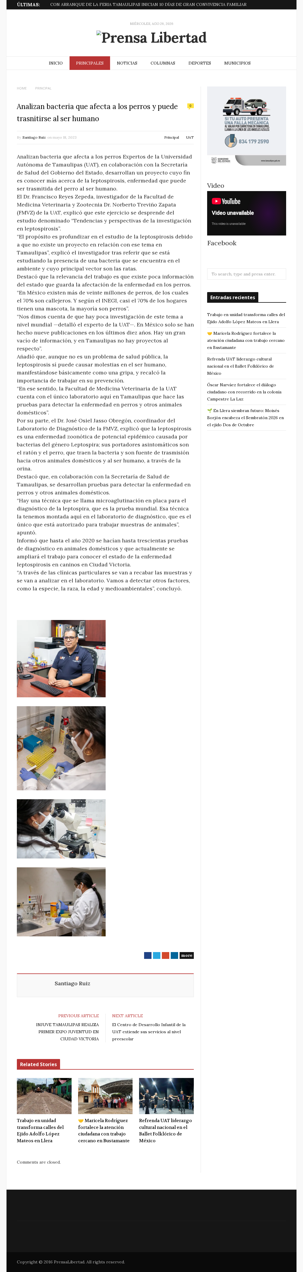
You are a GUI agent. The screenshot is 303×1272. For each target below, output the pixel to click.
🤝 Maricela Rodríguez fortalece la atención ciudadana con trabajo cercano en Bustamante (104, 1131)
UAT (190, 137)
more (186, 955)
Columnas (163, 63)
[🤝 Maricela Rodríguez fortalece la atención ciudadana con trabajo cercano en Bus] (105, 1096)
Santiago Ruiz (34, 137)
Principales (90, 63)
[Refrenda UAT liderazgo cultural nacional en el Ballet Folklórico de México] (166, 1096)
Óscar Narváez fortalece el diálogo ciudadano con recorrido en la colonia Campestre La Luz (244, 392)
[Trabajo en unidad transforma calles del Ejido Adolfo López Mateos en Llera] (44, 1096)
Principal (171, 137)
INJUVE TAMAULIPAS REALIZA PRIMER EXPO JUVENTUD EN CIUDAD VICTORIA (67, 1032)
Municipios (237, 63)
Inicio (56, 63)
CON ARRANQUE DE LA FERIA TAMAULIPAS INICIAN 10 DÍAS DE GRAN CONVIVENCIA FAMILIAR (148, 4)
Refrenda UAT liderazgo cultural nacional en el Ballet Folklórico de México (165, 1131)
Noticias (127, 63)
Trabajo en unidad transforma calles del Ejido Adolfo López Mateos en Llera (40, 1131)
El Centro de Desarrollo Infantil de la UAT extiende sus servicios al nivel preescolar (149, 1032)
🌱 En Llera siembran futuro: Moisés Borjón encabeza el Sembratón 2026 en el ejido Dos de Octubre (245, 417)
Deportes (199, 63)
